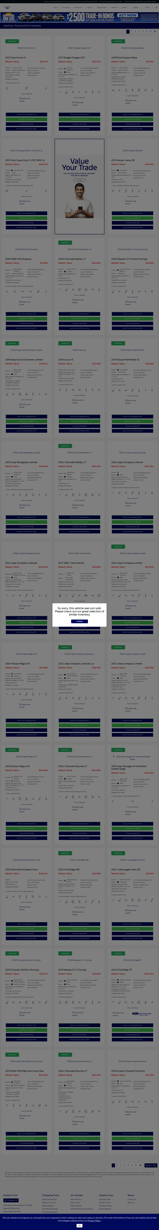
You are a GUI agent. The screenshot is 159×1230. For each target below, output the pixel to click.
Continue (79, 621)
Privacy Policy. (94, 1221)
